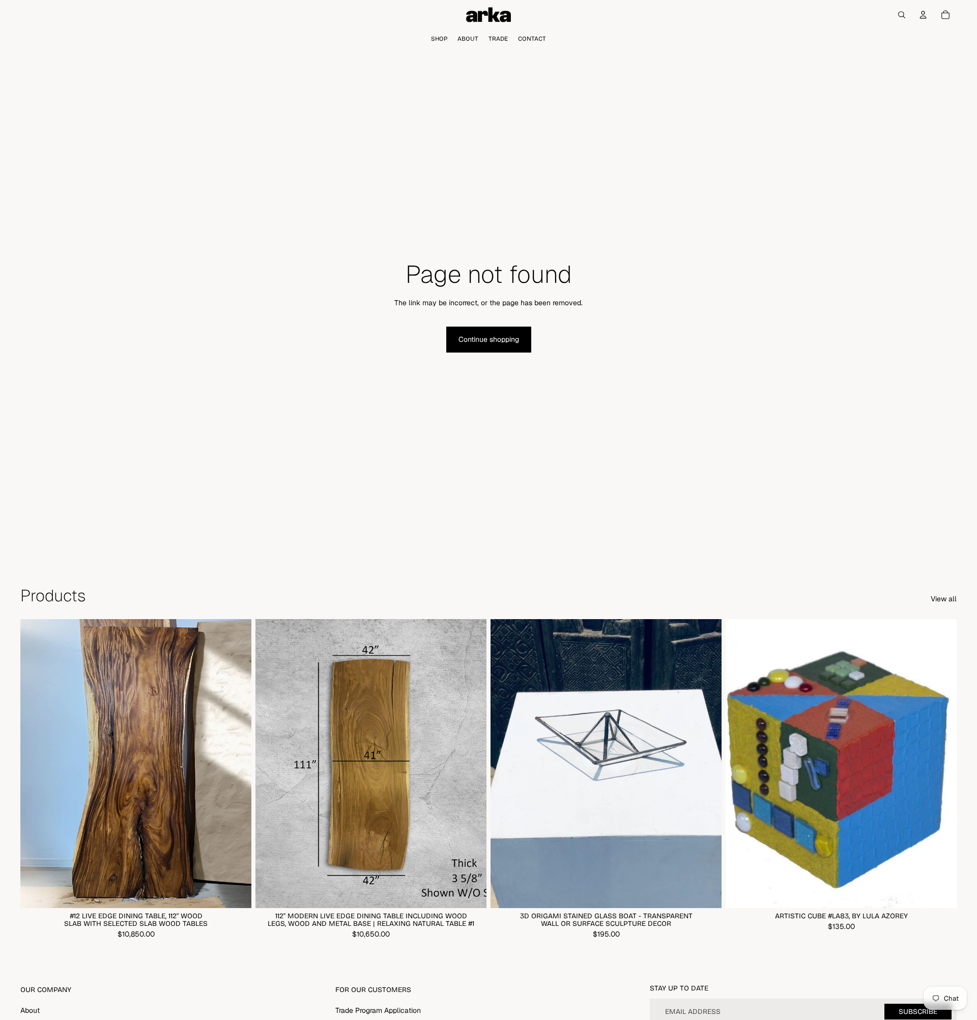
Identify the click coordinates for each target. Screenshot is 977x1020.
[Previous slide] (35, 763)
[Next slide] (236, 763)
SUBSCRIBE (918, 1011)
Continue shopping (488, 339)
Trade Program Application (378, 1010)
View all (944, 598)
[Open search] (901, 15)
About (30, 1010)
